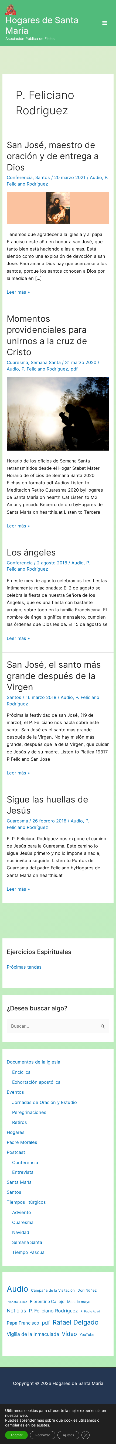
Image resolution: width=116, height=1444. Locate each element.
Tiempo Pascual (29, 1252)
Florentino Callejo (47, 1301)
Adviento (21, 1212)
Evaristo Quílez (17, 1302)
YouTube (87, 1334)
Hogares (16, 1132)
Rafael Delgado (75, 1322)
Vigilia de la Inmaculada (33, 1334)
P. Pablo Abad (90, 1311)
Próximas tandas (24, 967)
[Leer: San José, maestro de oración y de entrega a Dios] (58, 207)
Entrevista (22, 1172)
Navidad (20, 1232)
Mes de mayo (78, 1301)
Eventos (15, 1092)
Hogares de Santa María (42, 25)
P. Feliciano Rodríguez (45, 369)
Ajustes (68, 1435)
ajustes (43, 1425)
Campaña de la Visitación (53, 1290)
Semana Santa (46, 362)
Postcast (16, 1152)
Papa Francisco (23, 1323)
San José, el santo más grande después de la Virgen (54, 675)
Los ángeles (31, 552)
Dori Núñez (87, 1290)
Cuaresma (17, 362)
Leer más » (18, 292)
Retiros (19, 1122)
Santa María (19, 1182)
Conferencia (20, 177)
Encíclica (21, 1072)
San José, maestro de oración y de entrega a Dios (53, 156)
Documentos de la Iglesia (33, 1062)
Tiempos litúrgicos (26, 1202)
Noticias (16, 1311)
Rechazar (42, 1435)
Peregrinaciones (29, 1112)
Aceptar (16, 1435)
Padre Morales (22, 1142)
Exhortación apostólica (36, 1082)
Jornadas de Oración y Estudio (44, 1102)
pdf (74, 369)
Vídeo (69, 1333)
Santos (42, 177)
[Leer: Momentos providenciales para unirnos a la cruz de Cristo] (58, 413)
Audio (96, 177)
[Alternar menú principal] (104, 23)
